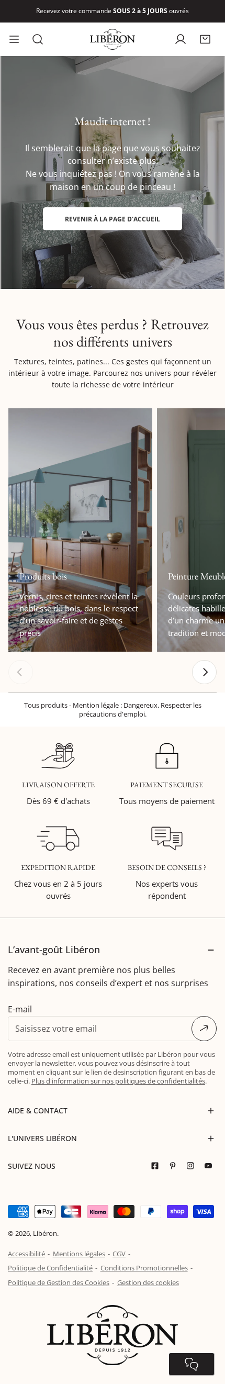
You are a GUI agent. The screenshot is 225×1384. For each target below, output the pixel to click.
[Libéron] (112, 39)
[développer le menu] (14, 39)
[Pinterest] (175, 1166)
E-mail (20, 1009)
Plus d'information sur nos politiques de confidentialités (118, 1081)
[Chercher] (38, 39)
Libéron (45, 1233)
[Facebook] (157, 1166)
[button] (205, 39)
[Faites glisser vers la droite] (204, 672)
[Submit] (204, 1028)
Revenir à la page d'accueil (112, 219)
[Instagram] (193, 1166)
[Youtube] (211, 1166)
